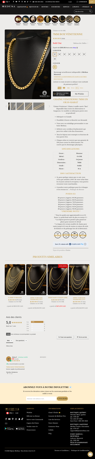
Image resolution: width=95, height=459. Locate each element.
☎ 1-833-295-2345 (38, 2)
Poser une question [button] (66, 337)
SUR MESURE (55, 7)
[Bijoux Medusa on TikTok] (28, 2)
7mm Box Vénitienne (12, 372)
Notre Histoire (53, 423)
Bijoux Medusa (15, 451)
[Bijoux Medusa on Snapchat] (25, 2)
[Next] (49, 106)
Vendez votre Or (32, 426)
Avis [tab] (8, 340)
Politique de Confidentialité (80, 450)
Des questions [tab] (20, 340)
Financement (31, 430)
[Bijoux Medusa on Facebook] (13, 2)
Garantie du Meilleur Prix (57, 416)
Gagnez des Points (33, 423)
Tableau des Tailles (80, 43)
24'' (69, 54)
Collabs (50, 430)
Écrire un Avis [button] (83, 337)
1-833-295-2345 (83, 421)
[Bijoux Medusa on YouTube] (16, 2)
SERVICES (66, 7)
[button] (90, 454)
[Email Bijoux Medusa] (30, 2)
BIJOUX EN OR (34, 7)
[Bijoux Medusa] (8, 6)
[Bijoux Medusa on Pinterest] (19, 2)
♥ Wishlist (85, 7)
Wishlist (29, 412)
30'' (84, 54)
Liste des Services (54, 419)
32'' (55, 59)
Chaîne (67, 250)
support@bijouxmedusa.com (79, 431)
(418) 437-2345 (77, 419)
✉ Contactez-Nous (52, 2)
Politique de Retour (77, 189)
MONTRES (45, 7)
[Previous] (6, 106)
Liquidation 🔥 (22, 7)
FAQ (49, 433)
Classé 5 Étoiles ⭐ (54, 412)
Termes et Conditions (61, 450)
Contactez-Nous (53, 426)
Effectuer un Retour (33, 416)
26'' (74, 54)
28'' (79, 54)
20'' (60, 54)
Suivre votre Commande (35, 419)
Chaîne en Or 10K (59, 30)
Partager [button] (10, 373)
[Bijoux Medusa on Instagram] (22, 2)
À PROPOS (75, 7)
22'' (65, 54)
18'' (55, 54)
